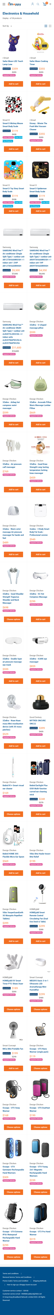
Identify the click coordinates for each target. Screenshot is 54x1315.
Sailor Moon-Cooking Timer (39, 62)
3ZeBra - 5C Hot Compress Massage (38, 595)
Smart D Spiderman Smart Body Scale (38, 190)
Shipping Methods (39, 1281)
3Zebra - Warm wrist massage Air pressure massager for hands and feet (13, 533)
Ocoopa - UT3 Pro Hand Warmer (40, 1233)
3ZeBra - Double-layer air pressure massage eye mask (12, 662)
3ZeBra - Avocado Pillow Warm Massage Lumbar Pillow (40, 405)
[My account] (32, 4)
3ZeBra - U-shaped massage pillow (38, 326)
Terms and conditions (11, 1273)
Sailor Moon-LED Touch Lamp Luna (13, 62)
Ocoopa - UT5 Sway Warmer (11, 1109)
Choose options (13, 619)
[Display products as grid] (46, 26)
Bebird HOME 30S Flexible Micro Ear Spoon (13, 855)
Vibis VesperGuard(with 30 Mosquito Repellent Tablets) (13, 915)
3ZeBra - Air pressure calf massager (12, 465)
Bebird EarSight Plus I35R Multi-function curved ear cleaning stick (39, 790)
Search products (38, 4)
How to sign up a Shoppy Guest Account (22, 1285)
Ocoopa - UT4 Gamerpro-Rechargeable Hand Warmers (13, 1170)
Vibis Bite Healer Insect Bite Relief (40, 855)
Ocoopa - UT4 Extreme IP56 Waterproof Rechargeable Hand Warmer (12, 1236)
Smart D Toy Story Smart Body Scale (13, 190)
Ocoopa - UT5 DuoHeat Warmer (40, 1109)
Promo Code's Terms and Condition (15, 1281)
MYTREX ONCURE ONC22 (38, 722)
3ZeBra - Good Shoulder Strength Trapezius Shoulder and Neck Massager (13, 598)
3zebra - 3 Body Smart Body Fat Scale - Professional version (39, 532)
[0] (44, 4)
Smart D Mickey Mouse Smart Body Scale (13, 125)
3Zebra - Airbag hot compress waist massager (11, 405)
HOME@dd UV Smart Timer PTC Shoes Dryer (13, 982)
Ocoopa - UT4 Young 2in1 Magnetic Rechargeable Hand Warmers (39, 1171)
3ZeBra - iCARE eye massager (38, 660)
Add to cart (13, 84)
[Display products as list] (50, 26)
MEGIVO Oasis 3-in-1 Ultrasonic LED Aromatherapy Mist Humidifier (39, 985)
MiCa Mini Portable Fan (13, 1049)
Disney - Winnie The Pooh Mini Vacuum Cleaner (38, 126)
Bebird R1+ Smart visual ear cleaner (13, 787)
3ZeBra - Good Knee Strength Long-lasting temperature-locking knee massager (39, 468)
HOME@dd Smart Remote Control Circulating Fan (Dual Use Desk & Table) (39, 917)
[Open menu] (4, 4)
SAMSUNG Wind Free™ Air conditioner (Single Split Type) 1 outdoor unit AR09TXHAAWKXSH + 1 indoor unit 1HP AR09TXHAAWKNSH (40, 258)
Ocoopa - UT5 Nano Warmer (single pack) (39, 1050)
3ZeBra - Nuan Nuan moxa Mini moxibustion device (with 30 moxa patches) (13, 725)
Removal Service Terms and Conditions (17, 1277)
